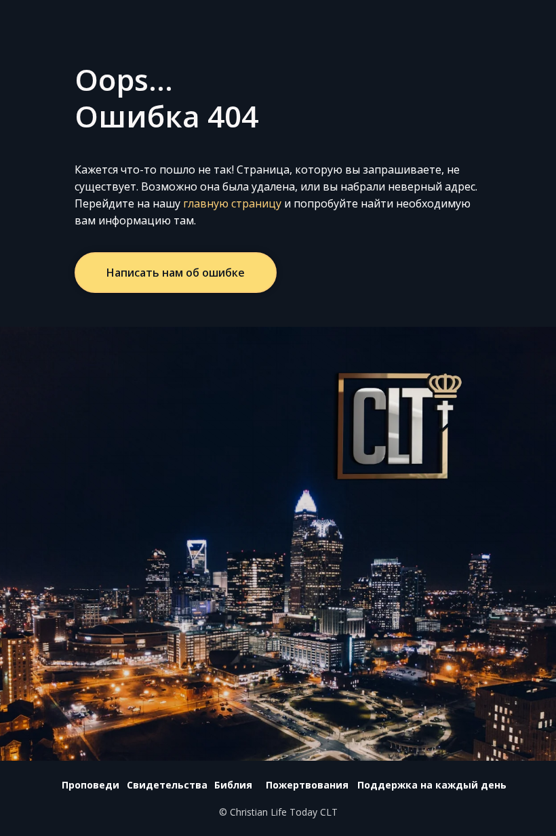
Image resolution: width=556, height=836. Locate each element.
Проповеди (90, 784)
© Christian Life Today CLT (278, 811)
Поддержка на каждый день (432, 784)
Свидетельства (167, 784)
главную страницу (232, 203)
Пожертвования (307, 784)
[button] (176, 272)
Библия (233, 784)
